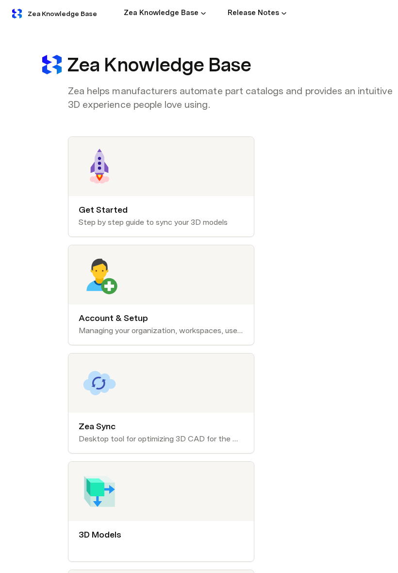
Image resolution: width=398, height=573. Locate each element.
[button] (203, 13)
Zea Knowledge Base (62, 13)
